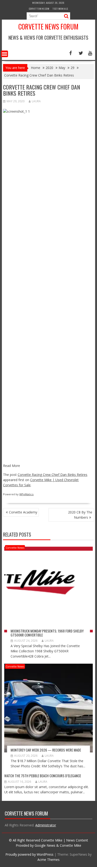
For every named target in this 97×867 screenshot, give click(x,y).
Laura (36, 101)
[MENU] (4, 54)
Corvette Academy (23, 512)
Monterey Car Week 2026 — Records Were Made (46, 749)
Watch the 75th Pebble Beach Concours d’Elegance (42, 775)
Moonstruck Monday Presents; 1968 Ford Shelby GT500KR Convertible (47, 632)
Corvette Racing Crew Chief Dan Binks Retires (52, 474)
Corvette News (15, 547)
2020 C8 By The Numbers (80, 515)
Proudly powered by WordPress (29, 854)
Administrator (45, 825)
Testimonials (60, 8)
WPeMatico (26, 494)
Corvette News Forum (48, 26)
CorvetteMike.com (39, 8)
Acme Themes (48, 859)
